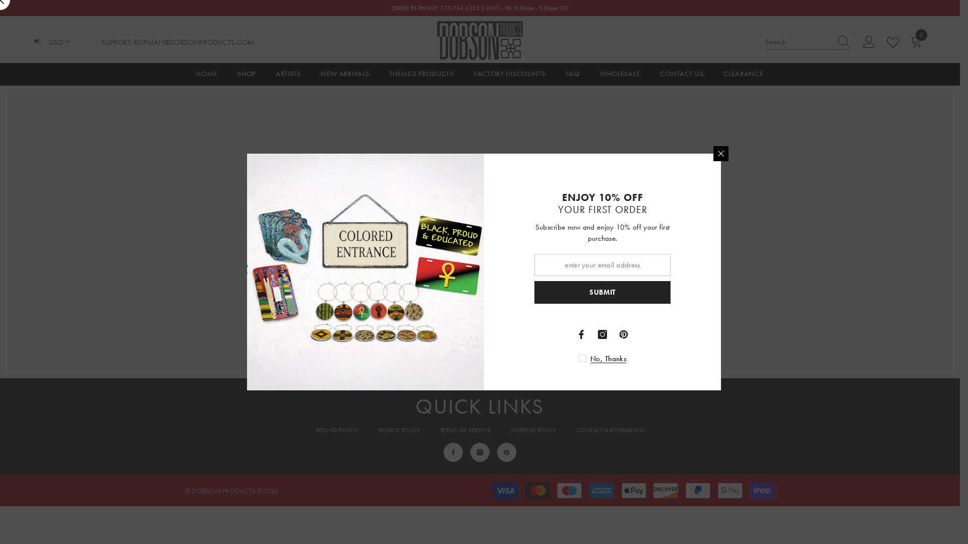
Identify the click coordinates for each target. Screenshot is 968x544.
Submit (602, 292)
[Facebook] (581, 334)
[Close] (721, 153)
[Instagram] (602, 334)
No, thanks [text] (608, 358)
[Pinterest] (623, 334)
